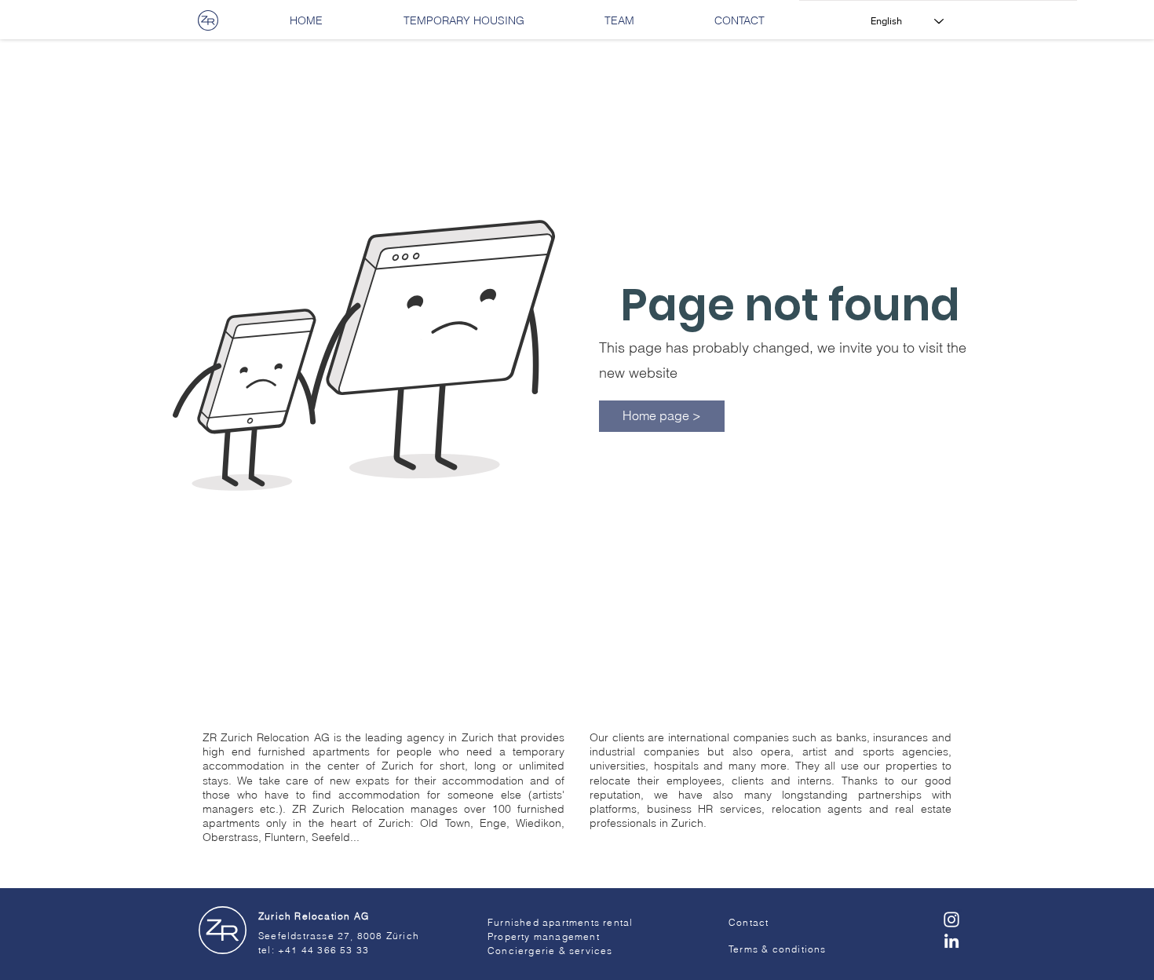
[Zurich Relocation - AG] (222, 930)
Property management (544, 936)
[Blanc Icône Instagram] (951, 919)
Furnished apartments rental (560, 922)
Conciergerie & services (550, 950)
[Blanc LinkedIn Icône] (951, 941)
